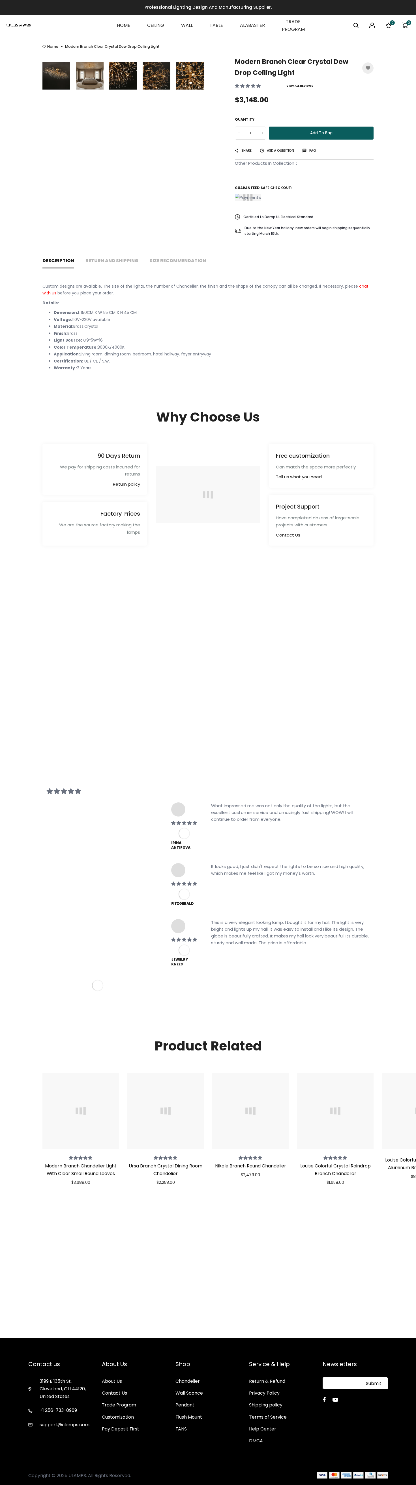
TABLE (216, 25)
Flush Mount (188, 1417)
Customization (118, 1417)
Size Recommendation (178, 260)
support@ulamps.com (64, 1424)
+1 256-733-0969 (58, 1410)
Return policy (126, 484)
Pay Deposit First (120, 1429)
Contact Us (288, 535)
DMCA (256, 1441)
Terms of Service (268, 1417)
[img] (184, 823)
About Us (112, 1381)
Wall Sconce (189, 1393)
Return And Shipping (111, 260)
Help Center (262, 1429)
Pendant (184, 1405)
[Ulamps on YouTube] (335, 1399)
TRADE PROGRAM (293, 25)
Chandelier (187, 1381)
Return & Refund (267, 1381)
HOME (123, 25)
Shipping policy (265, 1405)
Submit (373, 1383)
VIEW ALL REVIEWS (299, 86)
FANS (181, 1429)
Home (52, 46)
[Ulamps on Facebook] (324, 1399)
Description (58, 260)
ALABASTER (252, 25)
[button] (248, 86)
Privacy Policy (264, 1393)
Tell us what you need (299, 477)
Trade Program (119, 1405)
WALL (187, 25)
